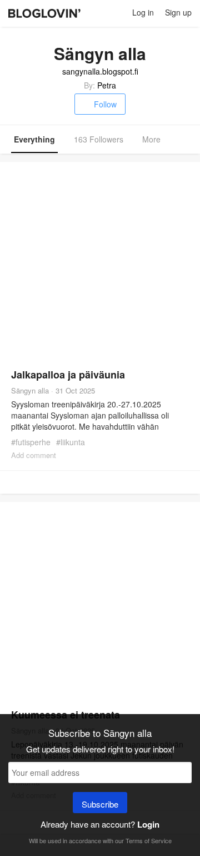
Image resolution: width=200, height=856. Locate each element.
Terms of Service (149, 840)
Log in (143, 12)
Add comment (33, 455)
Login (148, 824)
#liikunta (70, 441)
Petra (106, 85)
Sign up (178, 12)
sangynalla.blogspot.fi (100, 71)
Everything (34, 139)
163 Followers (98, 139)
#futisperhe (31, 441)
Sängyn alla (30, 390)
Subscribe (100, 804)
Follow (105, 104)
